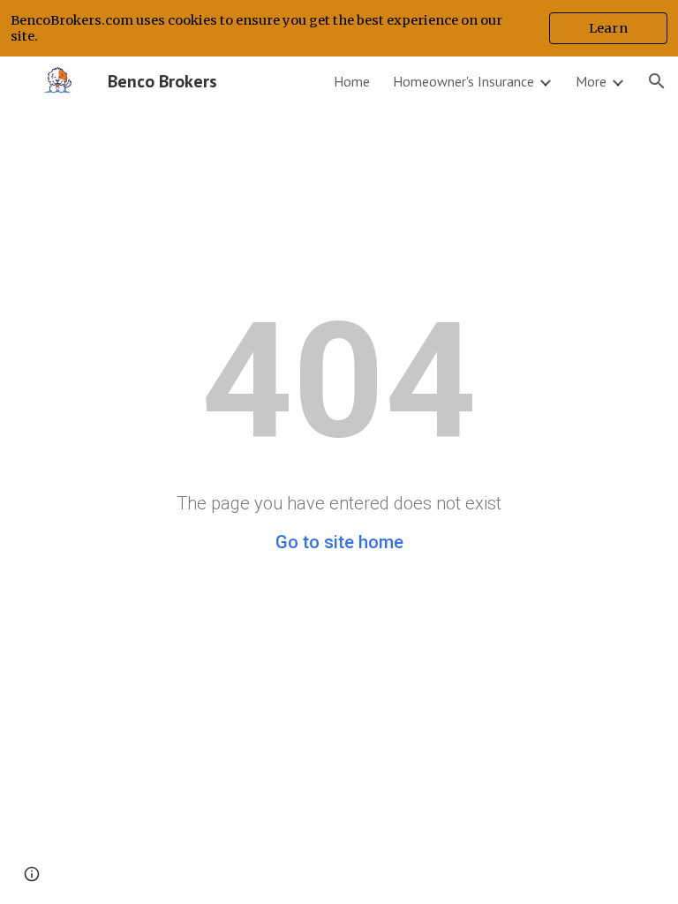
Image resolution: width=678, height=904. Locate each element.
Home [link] (352, 81)
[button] (657, 81)
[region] (339, 28)
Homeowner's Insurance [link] (463, 81)
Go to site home (339, 542)
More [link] (591, 81)
